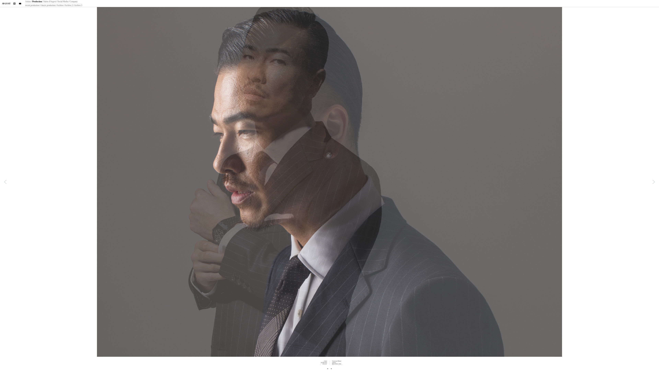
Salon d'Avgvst (50, 1)
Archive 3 (78, 5)
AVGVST (6, 3)
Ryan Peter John (336, 364)
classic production (48, 5)
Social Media (62, 1)
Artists (28, 1)
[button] (5, 182)
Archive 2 (69, 5)
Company (74, 1)
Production (37, 1)
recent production (32, 5)
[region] (329, 182)
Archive (60, 5)
